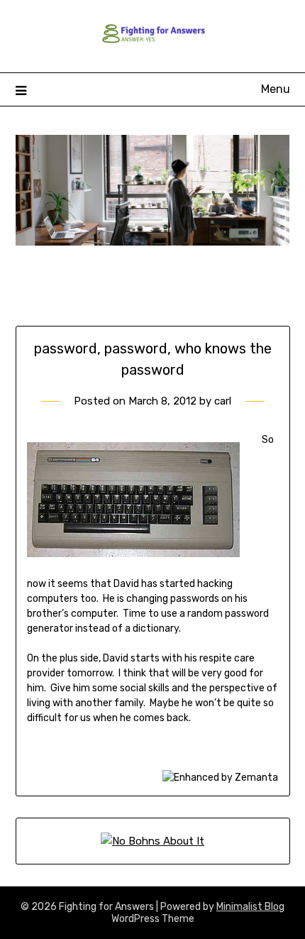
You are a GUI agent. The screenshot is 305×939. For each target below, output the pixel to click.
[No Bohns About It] (152, 841)
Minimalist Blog (250, 907)
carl (222, 401)
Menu (275, 89)
